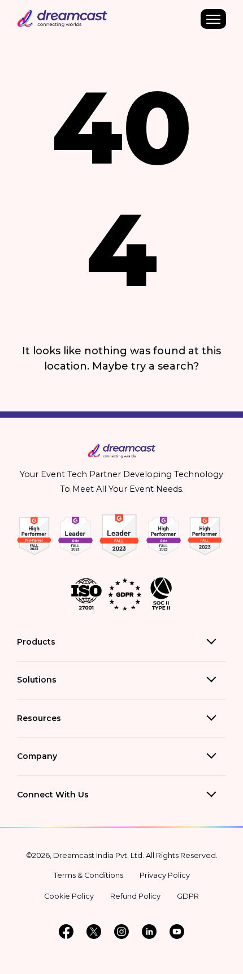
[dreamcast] (122, 456)
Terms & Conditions (88, 875)
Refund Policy (135, 896)
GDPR (188, 896)
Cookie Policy (69, 896)
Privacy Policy (165, 875)
